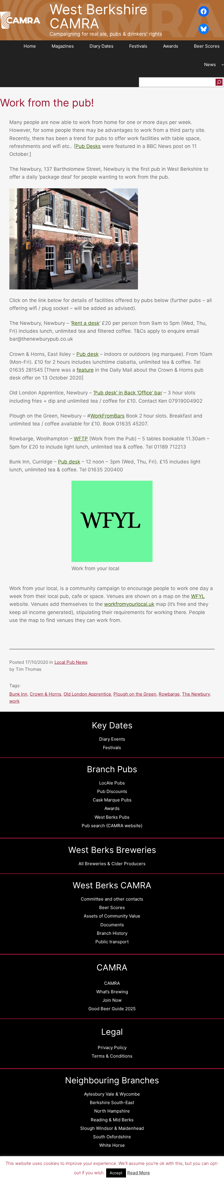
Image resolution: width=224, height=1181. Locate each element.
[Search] (219, 82)
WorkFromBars (107, 416)
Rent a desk (85, 323)
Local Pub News (71, 662)
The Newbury (196, 694)
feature (85, 370)
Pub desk (87, 354)
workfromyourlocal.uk (129, 604)
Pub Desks (88, 146)
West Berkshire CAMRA (98, 16)
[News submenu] (222, 64)
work (14, 701)
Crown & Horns (45, 694)
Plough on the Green (134, 694)
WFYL (198, 596)
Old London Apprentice (87, 694)
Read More (138, 1172)
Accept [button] (116, 1172)
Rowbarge (169, 694)
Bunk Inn (18, 694)
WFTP (81, 439)
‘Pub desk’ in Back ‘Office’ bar (127, 393)
